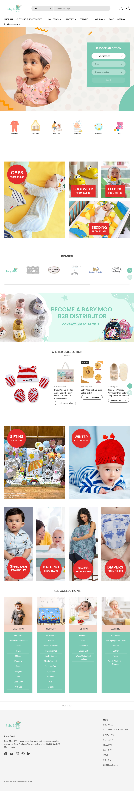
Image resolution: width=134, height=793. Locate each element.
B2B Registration (12, 24)
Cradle (51, 687)
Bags (18, 666)
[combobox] (71, 8)
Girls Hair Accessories (18, 640)
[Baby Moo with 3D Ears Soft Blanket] (92, 372)
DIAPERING (108, 735)
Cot (50, 682)
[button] (128, 8)
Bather (116, 651)
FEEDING (107, 745)
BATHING (107, 750)
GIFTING (121, 19)
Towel (115, 656)
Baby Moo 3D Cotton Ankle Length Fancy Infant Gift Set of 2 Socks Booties (63, 394)
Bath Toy (115, 646)
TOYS (111, 19)
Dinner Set (83, 651)
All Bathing (115, 635)
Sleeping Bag (50, 666)
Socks (18, 646)
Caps (18, 651)
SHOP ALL (8, 19)
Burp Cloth (18, 682)
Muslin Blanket (50, 656)
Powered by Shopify (25, 781)
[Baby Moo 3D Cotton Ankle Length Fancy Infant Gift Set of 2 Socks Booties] (65, 372)
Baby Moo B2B (14, 781)
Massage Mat (51, 651)
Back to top (67, 706)
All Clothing (18, 635)
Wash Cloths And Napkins (83, 657)
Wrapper (50, 676)
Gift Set (18, 687)
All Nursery (51, 635)
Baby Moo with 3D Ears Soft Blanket (91, 391)
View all (67, 355)
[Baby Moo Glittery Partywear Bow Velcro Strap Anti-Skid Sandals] (118, 372)
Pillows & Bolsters (50, 646)
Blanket (51, 640)
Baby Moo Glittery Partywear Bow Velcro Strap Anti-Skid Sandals (118, 393)
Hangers (18, 671)
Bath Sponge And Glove (115, 640)
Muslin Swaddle (51, 661)
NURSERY (108, 740)
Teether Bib (83, 646)
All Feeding (83, 635)
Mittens (18, 656)
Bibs (18, 676)
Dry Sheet (50, 671)
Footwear (18, 661)
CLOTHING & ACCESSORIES (116, 730)
